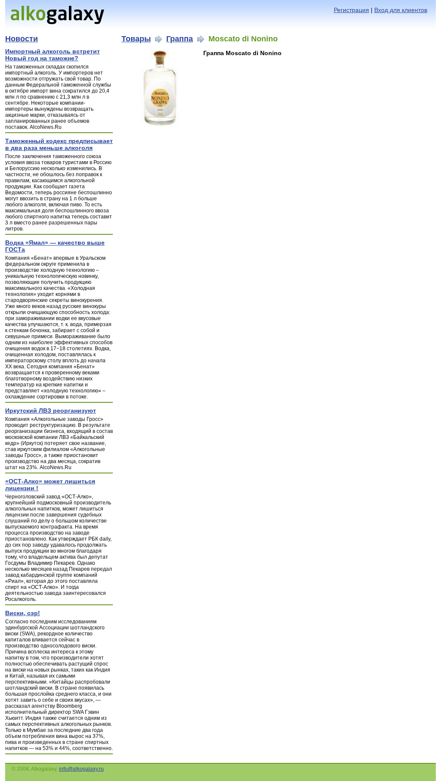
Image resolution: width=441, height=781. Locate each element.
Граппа (179, 38)
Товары (136, 38)
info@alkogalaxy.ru (81, 769)
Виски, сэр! (22, 613)
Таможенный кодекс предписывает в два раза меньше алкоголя (59, 144)
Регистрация (351, 9)
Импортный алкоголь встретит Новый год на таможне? (52, 55)
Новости (21, 38)
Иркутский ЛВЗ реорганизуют (50, 410)
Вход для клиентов (400, 9)
